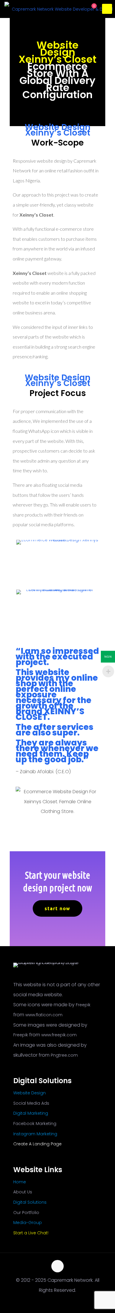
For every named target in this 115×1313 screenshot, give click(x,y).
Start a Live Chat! (30, 1233)
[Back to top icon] (57, 1266)
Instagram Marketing (35, 1134)
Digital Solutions (30, 1202)
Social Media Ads (31, 1103)
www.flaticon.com (44, 1015)
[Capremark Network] (59, 8)
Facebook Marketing (34, 1123)
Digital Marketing (30, 1113)
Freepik (83, 1005)
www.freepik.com (59, 1035)
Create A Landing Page (37, 1144)
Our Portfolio (26, 1212)
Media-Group (27, 1222)
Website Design (29, 1093)
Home (19, 1182)
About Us (22, 1192)
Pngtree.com (64, 1055)
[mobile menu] (107, 9)
